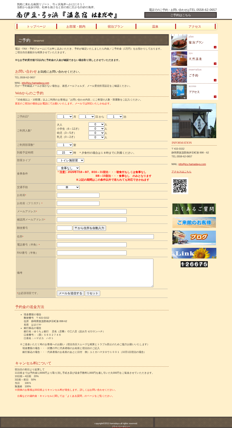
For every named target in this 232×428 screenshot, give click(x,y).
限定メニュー (194, 42)
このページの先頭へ (27, 404)
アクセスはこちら (181, 171)
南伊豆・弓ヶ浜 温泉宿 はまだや (69, 15)
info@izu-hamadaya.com (35, 82)
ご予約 (194, 75)
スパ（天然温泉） (194, 58)
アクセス (194, 92)
